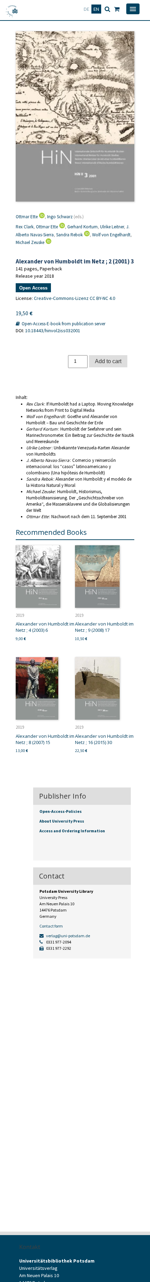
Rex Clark (24, 227)
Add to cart (108, 361)
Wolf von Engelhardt (111, 235)
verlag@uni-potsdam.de (67, 935)
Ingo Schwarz (60, 217)
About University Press (61, 821)
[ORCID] (41, 217)
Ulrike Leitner (112, 227)
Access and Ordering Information (72, 830)
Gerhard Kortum (82, 227)
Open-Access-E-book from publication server (63, 324)
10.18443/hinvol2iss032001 (52, 330)
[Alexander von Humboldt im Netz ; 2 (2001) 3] (75, 116)
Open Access (33, 288)
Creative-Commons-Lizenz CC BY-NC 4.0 (74, 298)
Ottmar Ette (27, 217)
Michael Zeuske (30, 242)
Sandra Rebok (69, 235)
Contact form (51, 926)
